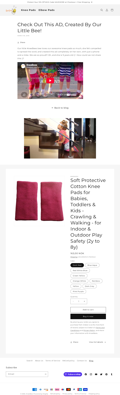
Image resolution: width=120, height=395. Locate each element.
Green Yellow (79, 276)
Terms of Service (52, 361)
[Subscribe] (45, 374)
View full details (96, 342)
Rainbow (96, 281)
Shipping (73, 257)
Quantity (74, 297)
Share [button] (22, 42)
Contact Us (82, 361)
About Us (39, 361)
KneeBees (29, 394)
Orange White (79, 281)
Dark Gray (89, 286)
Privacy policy (67, 394)
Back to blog (61, 108)
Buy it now (88, 316)
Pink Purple (78, 291)
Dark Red (77, 265)
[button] (101, 10)
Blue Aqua (92, 265)
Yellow (76, 286)
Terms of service (80, 394)
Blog (91, 361)
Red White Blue (80, 270)
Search (30, 361)
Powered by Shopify (41, 394)
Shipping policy (94, 394)
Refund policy (68, 361)
